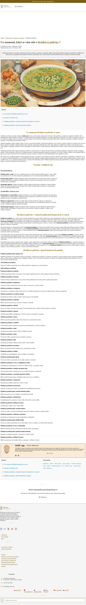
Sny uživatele (4, 536)
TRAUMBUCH (28, 592)
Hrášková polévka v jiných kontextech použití (17, 125)
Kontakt (3, 566)
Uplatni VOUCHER (6, 549)
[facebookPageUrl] (15, 456)
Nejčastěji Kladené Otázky (8, 562)
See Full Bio (50, 453)
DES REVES (46, 591)
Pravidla (3, 554)
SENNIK (18, 590)
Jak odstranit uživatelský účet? (9, 564)
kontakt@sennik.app (8, 586)
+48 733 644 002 (7, 582)
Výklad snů (8, 38)
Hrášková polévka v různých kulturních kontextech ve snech (21, 121)
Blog (2, 538)
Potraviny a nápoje (18, 38)
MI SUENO (58, 590)
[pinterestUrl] (18, 456)
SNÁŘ (66, 590)
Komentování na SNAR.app (8, 560)
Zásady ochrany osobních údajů (9, 556)
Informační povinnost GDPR (8, 558)
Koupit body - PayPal (6, 547)
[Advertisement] (43, 23)
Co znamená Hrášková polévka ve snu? (16, 114)
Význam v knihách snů (10, 117)
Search (3, 600)
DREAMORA (38, 592)
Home (2, 38)
